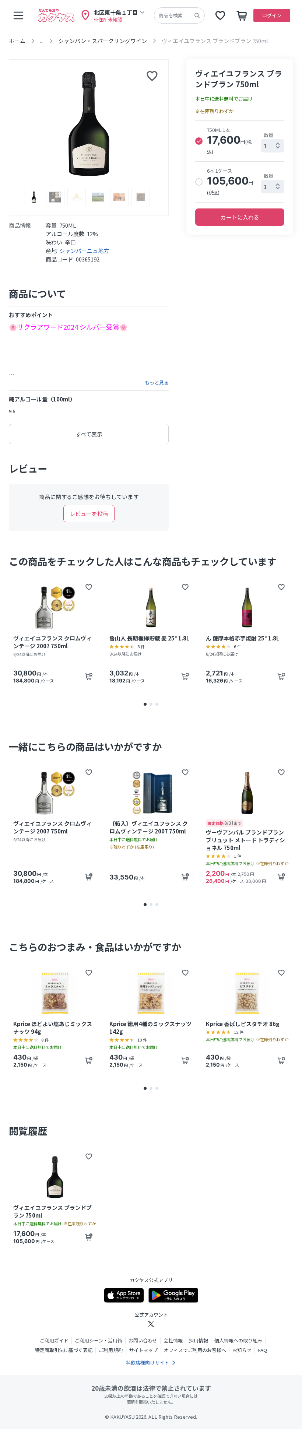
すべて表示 (89, 434)
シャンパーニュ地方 (84, 250)
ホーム (17, 41)
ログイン (271, 15)
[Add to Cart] (88, 676)
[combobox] (272, 145)
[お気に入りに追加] (152, 76)
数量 (268, 134)
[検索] (197, 15)
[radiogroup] (239, 161)
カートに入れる (240, 217)
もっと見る (157, 382)
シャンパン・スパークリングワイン (102, 41)
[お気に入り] (220, 15)
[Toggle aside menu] (18, 15)
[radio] (199, 141)
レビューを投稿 (89, 513)
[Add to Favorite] (88, 587)
